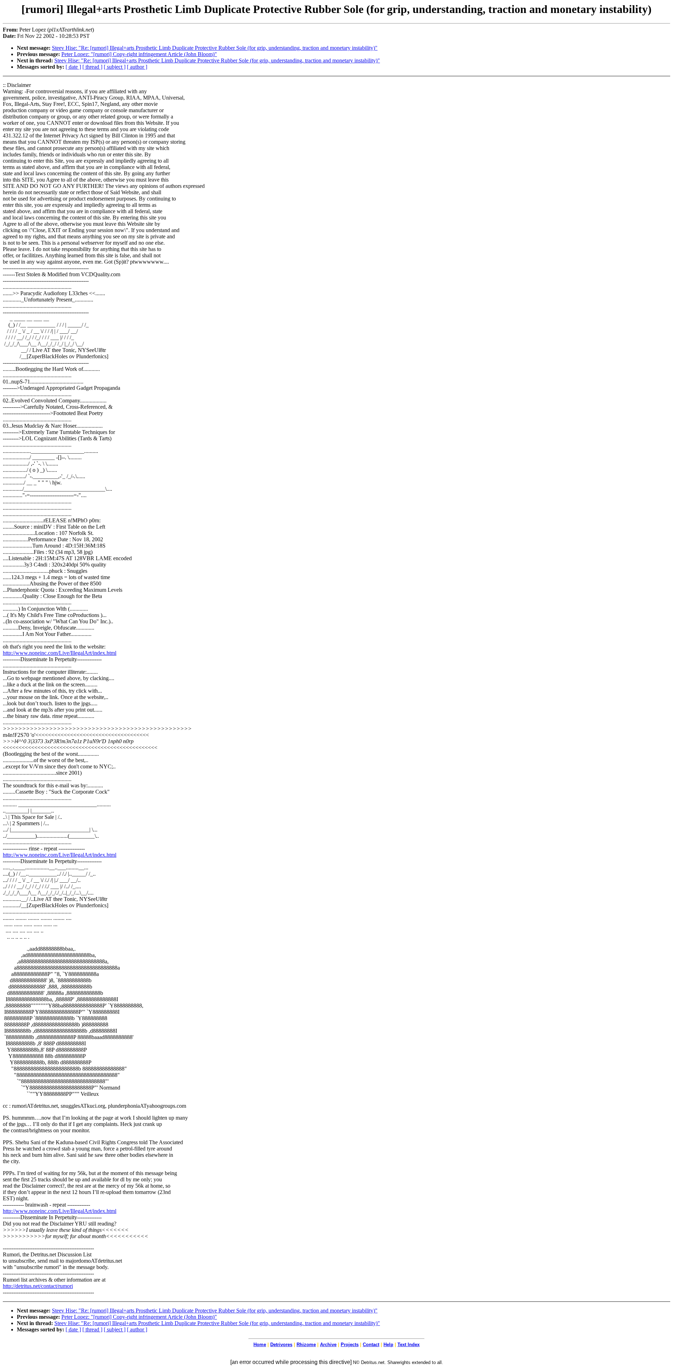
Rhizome (306, 1344)
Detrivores (281, 1344)
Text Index (408, 1344)
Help (388, 1344)
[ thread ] (92, 67)
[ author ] (137, 67)
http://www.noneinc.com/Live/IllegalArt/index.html (59, 653)
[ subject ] (114, 67)
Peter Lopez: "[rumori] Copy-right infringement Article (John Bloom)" (139, 54)
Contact (371, 1344)
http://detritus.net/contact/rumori (38, 1286)
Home (259, 1344)
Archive (328, 1344)
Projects (350, 1344)
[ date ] (73, 67)
